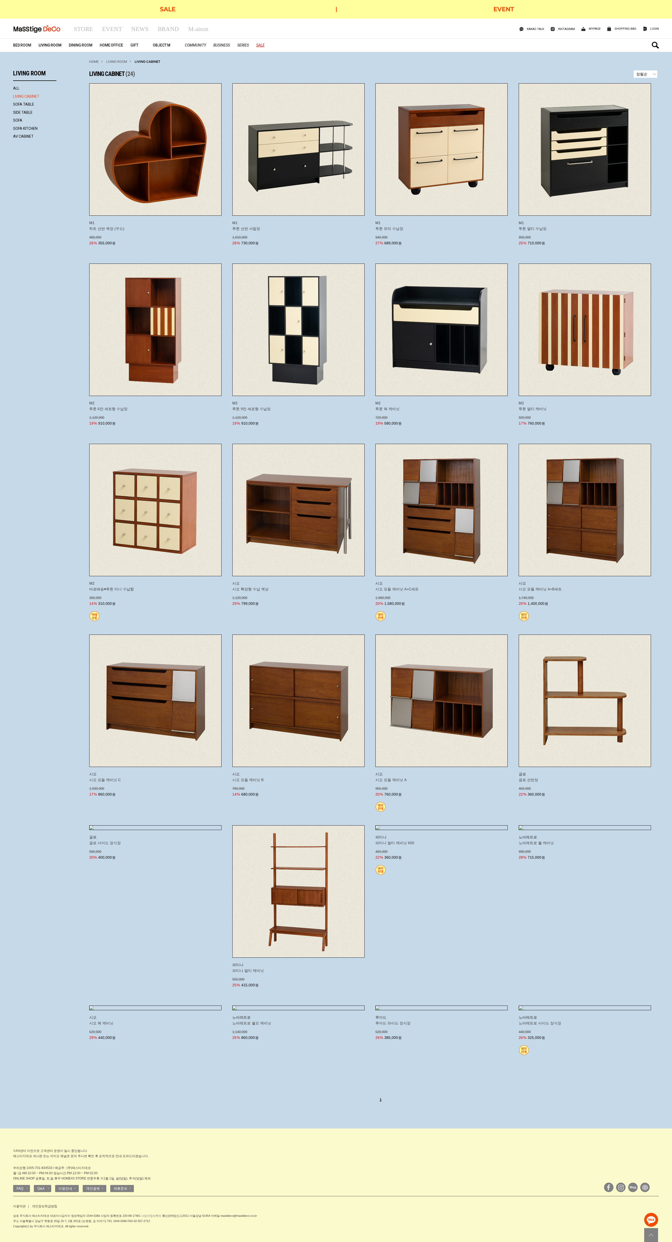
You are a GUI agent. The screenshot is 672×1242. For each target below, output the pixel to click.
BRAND (168, 29)
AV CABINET (23, 136)
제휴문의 (120, 1189)
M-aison (198, 29)
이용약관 (19, 1206)
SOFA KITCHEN (25, 128)
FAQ (20, 1189)
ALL (16, 88)
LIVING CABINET (26, 96)
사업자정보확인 (151, 1215)
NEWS (140, 29)
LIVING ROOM (116, 62)
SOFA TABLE (23, 104)
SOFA (17, 120)
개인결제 (93, 1189)
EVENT (112, 29)
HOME (94, 62)
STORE (83, 29)
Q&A (41, 1189)
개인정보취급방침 (44, 1206)
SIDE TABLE (23, 112)
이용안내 (65, 1189)
